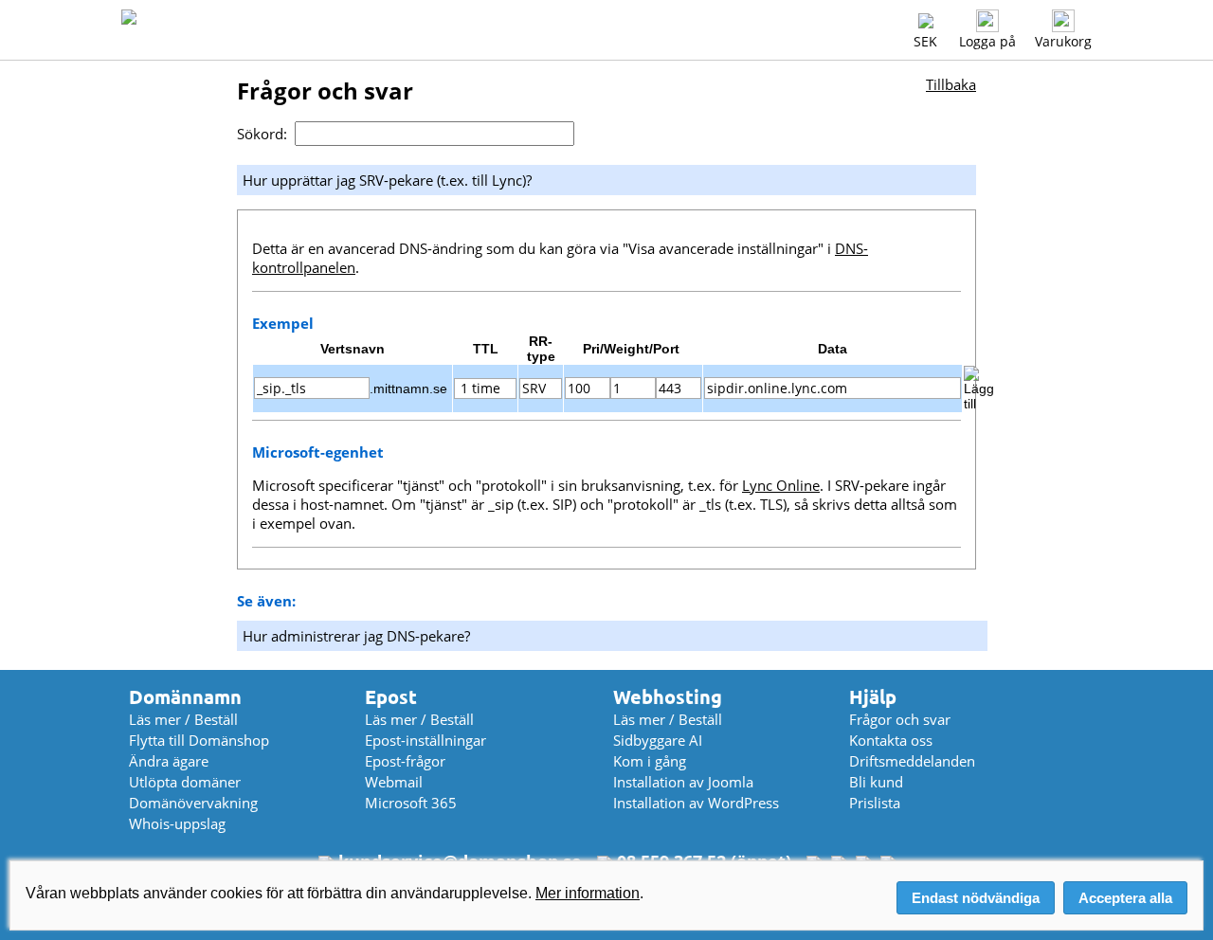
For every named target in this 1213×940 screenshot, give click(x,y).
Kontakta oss (890, 740)
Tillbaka (951, 84)
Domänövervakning (193, 802)
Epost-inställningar (425, 740)
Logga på (987, 41)
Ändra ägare (168, 760)
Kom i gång (649, 760)
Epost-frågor (405, 760)
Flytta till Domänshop (199, 740)
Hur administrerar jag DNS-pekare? (356, 635)
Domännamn (185, 697)
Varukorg (1063, 41)
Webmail (394, 781)
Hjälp (872, 697)
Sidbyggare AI (657, 740)
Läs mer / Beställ (183, 719)
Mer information (587, 893)
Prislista (874, 802)
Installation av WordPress (696, 802)
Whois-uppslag (177, 823)
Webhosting (667, 697)
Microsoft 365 (411, 802)
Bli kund (876, 781)
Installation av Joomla (683, 781)
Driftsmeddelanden (912, 760)
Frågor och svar (899, 719)
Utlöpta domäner (185, 781)
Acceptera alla (1125, 898)
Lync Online (781, 485)
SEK (925, 41)
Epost (391, 697)
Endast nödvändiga (976, 898)
